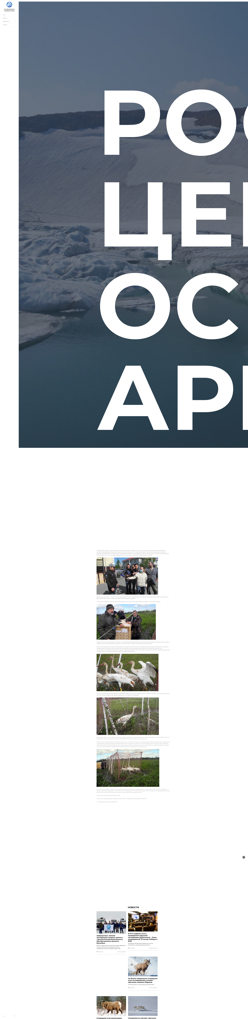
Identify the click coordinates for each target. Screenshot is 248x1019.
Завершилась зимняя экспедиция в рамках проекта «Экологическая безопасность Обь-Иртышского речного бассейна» (110, 939)
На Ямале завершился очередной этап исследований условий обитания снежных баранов (142, 980)
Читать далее (121, 951)
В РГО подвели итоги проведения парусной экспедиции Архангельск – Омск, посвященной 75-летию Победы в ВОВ (142, 937)
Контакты (5, 24)
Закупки (4, 18)
